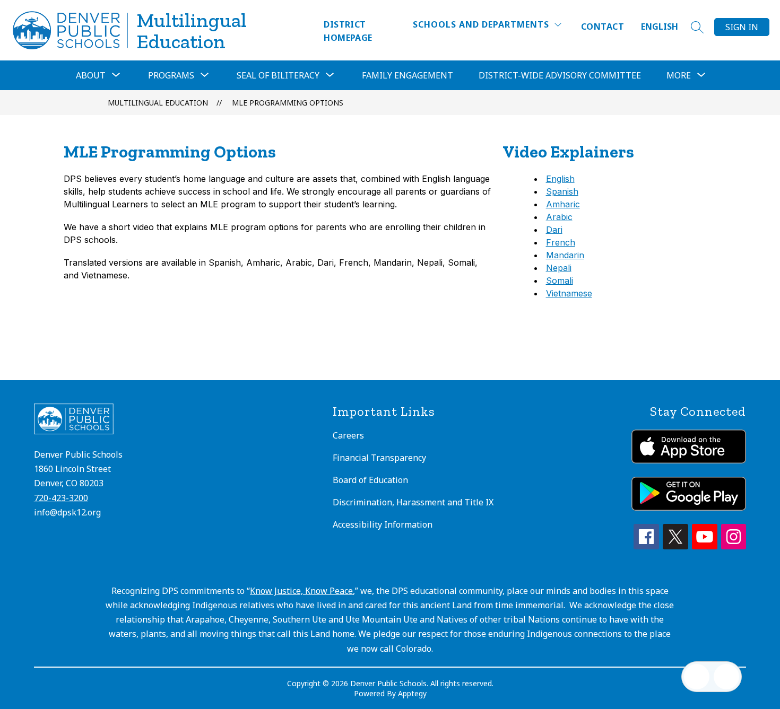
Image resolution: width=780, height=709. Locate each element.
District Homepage (348, 31)
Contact (602, 26)
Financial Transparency (379, 457)
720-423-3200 (61, 498)
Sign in (741, 27)
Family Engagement (407, 75)
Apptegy (412, 693)
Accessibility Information (382, 524)
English (659, 26)
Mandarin (565, 255)
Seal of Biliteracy (278, 75)
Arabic (559, 217)
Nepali (558, 267)
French (560, 242)
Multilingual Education (158, 103)
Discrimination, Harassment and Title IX (413, 502)
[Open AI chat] (726, 676)
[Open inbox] (696, 676)
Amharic (563, 204)
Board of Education (370, 480)
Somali (559, 280)
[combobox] (666, 26)
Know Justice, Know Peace (301, 591)
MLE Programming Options (287, 103)
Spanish (562, 191)
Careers (348, 435)
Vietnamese (569, 293)
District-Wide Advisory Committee (560, 75)
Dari (554, 229)
